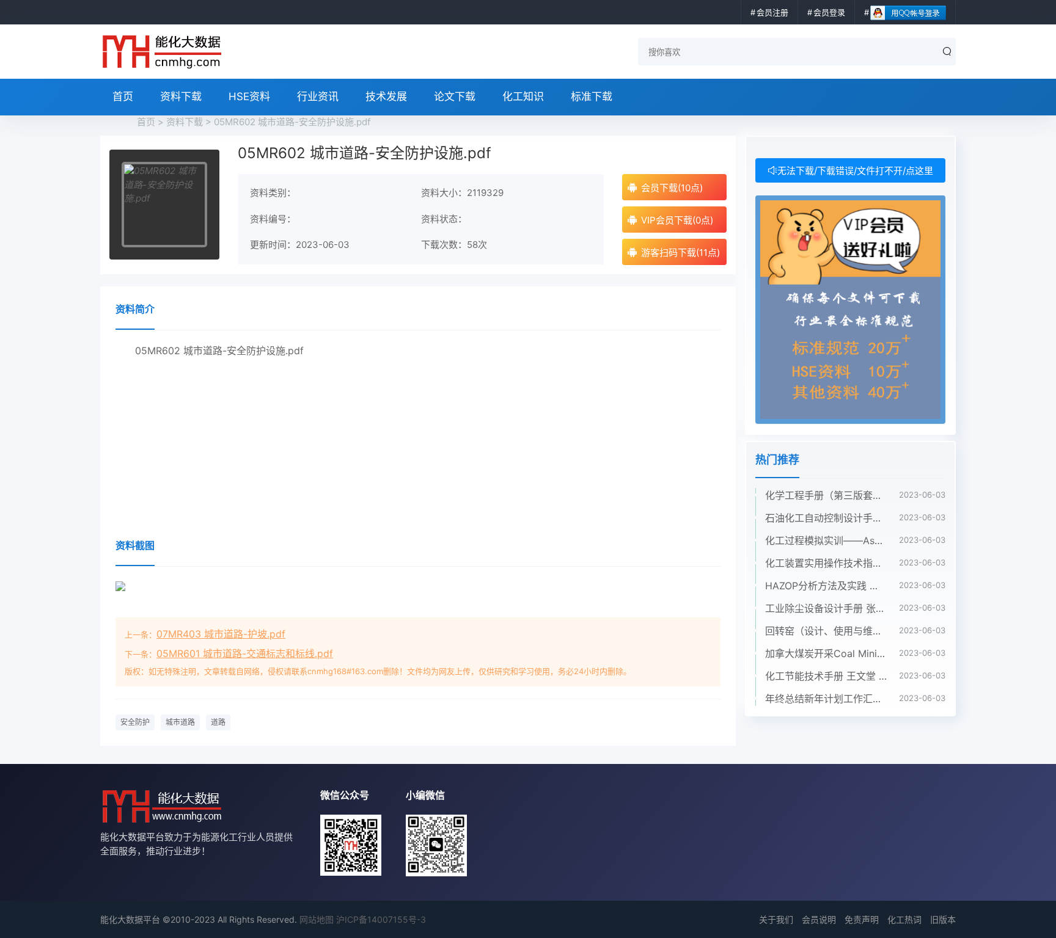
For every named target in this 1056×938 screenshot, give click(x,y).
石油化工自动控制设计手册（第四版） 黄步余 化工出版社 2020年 (826, 518)
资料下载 (181, 96)
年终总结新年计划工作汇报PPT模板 (826, 699)
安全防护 (135, 722)
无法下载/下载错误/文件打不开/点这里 (855, 170)
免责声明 (862, 919)
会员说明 (819, 919)
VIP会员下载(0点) (677, 220)
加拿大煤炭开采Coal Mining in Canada (826, 653)
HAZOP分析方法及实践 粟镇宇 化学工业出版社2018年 (826, 586)
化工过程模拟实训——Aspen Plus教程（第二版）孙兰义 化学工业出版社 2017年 (826, 540)
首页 (122, 96)
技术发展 (386, 96)
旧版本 (943, 919)
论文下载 (454, 96)
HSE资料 (249, 96)
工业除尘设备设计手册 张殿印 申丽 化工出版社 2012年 (826, 608)
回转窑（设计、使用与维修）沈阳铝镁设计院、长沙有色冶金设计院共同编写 (826, 631)
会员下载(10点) (672, 188)
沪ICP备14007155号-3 (381, 919)
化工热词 (904, 919)
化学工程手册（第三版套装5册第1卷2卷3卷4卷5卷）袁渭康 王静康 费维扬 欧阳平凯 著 (826, 495)
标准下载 (591, 96)
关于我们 (776, 919)
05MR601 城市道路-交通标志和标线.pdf (244, 653)
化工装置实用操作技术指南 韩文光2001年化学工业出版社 (826, 563)
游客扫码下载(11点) (680, 252)
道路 (218, 722)
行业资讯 (318, 96)
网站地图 (316, 919)
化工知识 (523, 96)
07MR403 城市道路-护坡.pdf (220, 634)
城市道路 (180, 722)
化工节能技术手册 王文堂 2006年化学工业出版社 (826, 676)
